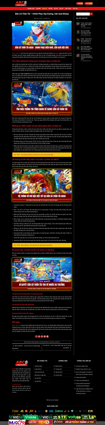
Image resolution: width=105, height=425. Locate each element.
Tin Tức (75, 8)
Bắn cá (44, 8)
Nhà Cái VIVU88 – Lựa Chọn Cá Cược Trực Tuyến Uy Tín (86, 32)
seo (49, 18)
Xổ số (56, 8)
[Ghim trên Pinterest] (44, 336)
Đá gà (61, 8)
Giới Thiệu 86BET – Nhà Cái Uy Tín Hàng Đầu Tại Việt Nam (86, 48)
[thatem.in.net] (20, 3)
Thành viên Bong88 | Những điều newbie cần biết (86, 24)
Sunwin (56, 400)
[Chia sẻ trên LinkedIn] (47, 336)
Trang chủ (30, 8)
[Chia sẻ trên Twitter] (39, 336)
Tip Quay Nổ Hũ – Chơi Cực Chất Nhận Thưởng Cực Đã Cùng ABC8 (87, 57)
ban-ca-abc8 (49, 342)
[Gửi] (91, 14)
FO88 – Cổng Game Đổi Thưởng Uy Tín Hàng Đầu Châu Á (86, 40)
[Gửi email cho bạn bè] (42, 336)
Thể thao (68, 8)
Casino (38, 8)
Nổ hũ (50, 8)
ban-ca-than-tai (56, 342)
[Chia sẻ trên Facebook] (36, 336)
